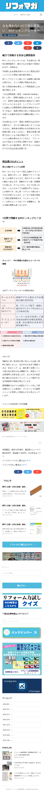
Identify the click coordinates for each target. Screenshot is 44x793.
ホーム (16, 15)
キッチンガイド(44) (21, 436)
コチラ (28, 460)
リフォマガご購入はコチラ (21, 544)
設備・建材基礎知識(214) (9, 436)
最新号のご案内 (25, 15)
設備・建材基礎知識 (10, 35)
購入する (21, 585)
